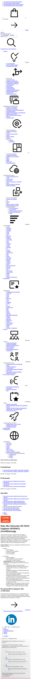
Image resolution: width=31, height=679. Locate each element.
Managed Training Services (12, 345)
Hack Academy (9, 348)
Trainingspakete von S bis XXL (13, 424)
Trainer (8, 446)
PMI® (7, 160)
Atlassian (11, 140)
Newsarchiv (9, 388)
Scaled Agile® (9, 322)
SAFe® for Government (11, 134)
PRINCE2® (9, 161)
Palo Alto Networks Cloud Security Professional (14, 486)
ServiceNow (12, 141)
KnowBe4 (8, 257)
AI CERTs (8, 228)
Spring (10, 213)
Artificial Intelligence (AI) (12, 176)
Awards (8, 445)
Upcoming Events (10, 79)
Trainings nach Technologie (12, 82)
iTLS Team (9, 444)
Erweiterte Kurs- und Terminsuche (8, 48)
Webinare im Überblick (11, 404)
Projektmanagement (10, 111)
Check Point (9, 239)
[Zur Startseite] (2, 32)
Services (5, 329)
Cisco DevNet (12, 209)
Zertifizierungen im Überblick (13, 292)
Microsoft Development (14, 212)
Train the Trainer (10, 117)
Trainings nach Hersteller (12, 81)
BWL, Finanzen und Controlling (13, 115)
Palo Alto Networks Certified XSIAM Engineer (14, 502)
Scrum (7, 135)
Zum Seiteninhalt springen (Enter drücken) (13, 5)
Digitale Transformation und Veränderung (15, 112)
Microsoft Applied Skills (11, 315)
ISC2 (7, 255)
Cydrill (8, 246)
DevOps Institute (10, 136)
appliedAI (8, 230)
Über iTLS (8, 443)
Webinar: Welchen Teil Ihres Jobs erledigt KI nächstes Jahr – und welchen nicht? (16, 409)
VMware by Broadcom (11, 277)
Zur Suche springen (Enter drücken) (11, 3)
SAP (7, 269)
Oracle (7, 264)
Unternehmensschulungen (12, 83)
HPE (7, 254)
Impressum (5, 629)
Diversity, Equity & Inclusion (13, 452)
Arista (7, 232)
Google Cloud (9, 252)
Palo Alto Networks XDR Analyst (11, 507)
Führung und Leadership (12, 108)
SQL (7, 203)
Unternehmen (6, 429)
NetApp (8, 260)
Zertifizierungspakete (11, 426)
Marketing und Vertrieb (11, 114)
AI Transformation (10, 63)
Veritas (7, 275)
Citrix (7, 242)
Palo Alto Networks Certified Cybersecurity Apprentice (16, 471)
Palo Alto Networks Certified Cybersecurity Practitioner (16, 470)
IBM (7, 308)
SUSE (7, 274)
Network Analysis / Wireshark (13, 184)
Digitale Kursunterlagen (11, 91)
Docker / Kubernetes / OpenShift (13, 181)
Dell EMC (8, 247)
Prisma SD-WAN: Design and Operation (16, 610)
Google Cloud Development (15, 210)
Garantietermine (10, 85)
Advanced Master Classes (12, 64)
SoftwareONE (9, 272)
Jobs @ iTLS (9, 449)
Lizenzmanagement (10, 163)
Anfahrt (11, 455)
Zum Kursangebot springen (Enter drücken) (13, 4)
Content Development (11, 344)
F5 (7, 248)
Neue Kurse (9, 86)
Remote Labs (9, 350)
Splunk (8, 273)
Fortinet (8, 250)
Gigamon (8, 251)
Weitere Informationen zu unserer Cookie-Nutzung (13, 673)
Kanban (8, 137)
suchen (2, 36)
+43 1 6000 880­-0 (5, 35)
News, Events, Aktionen (9, 374)
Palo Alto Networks (10, 265)
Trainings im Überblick (11, 107)
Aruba (7, 233)
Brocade (8, 237)
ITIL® (7, 159)
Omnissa (8, 263)
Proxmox (8, 266)
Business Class (6, 428)
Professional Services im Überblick (14, 364)
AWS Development (13, 208)
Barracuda (8, 236)
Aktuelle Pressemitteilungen (12, 386)
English (27, 30)
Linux (7, 183)
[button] (11, 47)
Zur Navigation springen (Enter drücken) (12, 1)
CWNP (8, 245)
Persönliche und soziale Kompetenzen (15, 110)
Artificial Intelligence (11, 366)
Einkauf (8, 116)
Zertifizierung (6, 278)
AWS (7, 234)
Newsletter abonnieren (11, 389)
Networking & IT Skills (11, 66)
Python (8, 201)
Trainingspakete (10, 87)
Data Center (9, 180)
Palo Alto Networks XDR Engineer (11, 509)
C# (7, 200)
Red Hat (8, 268)
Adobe (7, 227)
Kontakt (12, 35)
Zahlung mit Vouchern (11, 425)
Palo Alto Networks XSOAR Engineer (12, 510)
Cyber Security (9, 179)
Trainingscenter (9, 92)
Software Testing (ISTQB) (12, 205)
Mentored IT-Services (11, 373)
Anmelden (5, 636)
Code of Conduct (10, 450)
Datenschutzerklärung (8, 630)
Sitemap (5, 633)
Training (5, 51)
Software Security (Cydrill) (12, 204)
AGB (4, 628)
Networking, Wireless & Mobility (14, 372)
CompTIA (8, 243)
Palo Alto (8, 319)
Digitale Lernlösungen (11, 343)
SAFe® (8, 132)
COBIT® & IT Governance (12, 156)
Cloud (7, 177)
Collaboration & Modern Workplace (14, 369)
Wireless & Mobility (11, 185)
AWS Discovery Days (11, 410)
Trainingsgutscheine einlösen (12, 90)
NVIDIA (8, 261)
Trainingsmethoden (10, 88)
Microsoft (8, 259)
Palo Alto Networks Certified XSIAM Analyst (14, 501)
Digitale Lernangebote (11, 94)
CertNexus (8, 238)
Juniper (8, 256)
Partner (8, 448)
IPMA (7, 157)
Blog (7, 390)
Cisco (7, 241)
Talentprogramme (10, 346)
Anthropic (8, 229)
